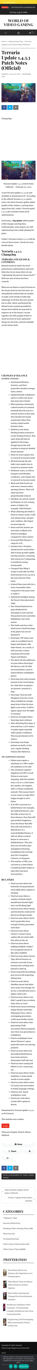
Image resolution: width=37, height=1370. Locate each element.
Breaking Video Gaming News (16, 1228)
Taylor (3, 76)
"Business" (8, 1218)
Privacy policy (23, 1366)
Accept (5, 1126)
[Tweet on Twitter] (10, 107)
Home (3, 1353)
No (15, 1366)
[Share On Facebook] (4, 107)
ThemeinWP (25, 1348)
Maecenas (7, 1234)
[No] (35, 1363)
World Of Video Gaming (18, 22)
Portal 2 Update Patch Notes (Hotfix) (20, 1199)
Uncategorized (9, 1239)
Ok (11, 1366)
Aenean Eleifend (10, 1223)
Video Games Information (14, 1244)
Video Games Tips (16, 1175)
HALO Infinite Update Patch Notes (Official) (17, 1191)
